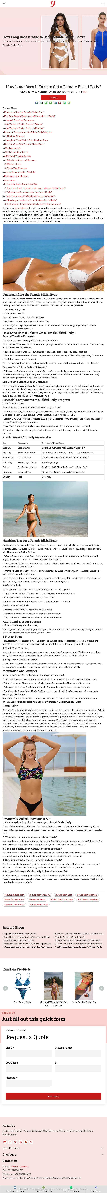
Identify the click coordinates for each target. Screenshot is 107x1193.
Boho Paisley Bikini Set (84, 1002)
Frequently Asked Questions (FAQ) (20, 184)
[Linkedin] (5, 1142)
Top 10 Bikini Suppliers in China (20, 933)
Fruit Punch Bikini (23, 1002)
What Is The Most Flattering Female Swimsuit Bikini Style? (79, 940)
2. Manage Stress (13, 164)
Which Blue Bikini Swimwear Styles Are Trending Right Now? (28, 947)
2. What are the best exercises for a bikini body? (28, 192)
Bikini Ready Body (38, 904)
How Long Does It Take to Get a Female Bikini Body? (29, 116)
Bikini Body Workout (39, 895)
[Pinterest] (31, 1142)
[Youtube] (21, 1142)
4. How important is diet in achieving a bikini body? (31, 200)
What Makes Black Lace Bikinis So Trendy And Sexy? (79, 947)
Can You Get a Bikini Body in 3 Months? (24, 128)
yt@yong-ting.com (19, 1166)
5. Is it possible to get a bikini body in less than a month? (33, 204)
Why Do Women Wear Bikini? (69, 937)
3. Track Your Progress (16, 168)
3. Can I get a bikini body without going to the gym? (30, 196)
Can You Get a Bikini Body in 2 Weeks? (24, 124)
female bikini (22, 208)
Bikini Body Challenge (62, 899)
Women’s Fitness (37, 899)
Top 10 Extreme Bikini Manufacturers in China (27, 937)
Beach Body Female (14, 899)
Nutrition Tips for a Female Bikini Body (24, 144)
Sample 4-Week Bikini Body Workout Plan (26, 140)
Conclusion (9, 180)
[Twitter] (15, 1142)
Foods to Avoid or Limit (16, 152)
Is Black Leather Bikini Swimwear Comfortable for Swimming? (79, 943)
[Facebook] (10, 1142)
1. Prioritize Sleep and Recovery (21, 160)
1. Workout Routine (14, 136)
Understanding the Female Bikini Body (24, 112)
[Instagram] (26, 1142)
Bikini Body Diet (63, 895)
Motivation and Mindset (16, 176)
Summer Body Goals (14, 904)
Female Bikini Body (14, 895)
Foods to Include (13, 148)
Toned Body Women (87, 895)
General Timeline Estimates (19, 120)
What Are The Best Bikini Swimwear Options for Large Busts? (28, 943)
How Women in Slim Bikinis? (19, 940)
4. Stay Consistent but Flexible (20, 172)
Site (85, 91)
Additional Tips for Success (17, 156)
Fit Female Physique (88, 899)
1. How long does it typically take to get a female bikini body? (35, 188)
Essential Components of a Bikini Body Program (28, 132)
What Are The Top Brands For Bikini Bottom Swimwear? (79, 933)
